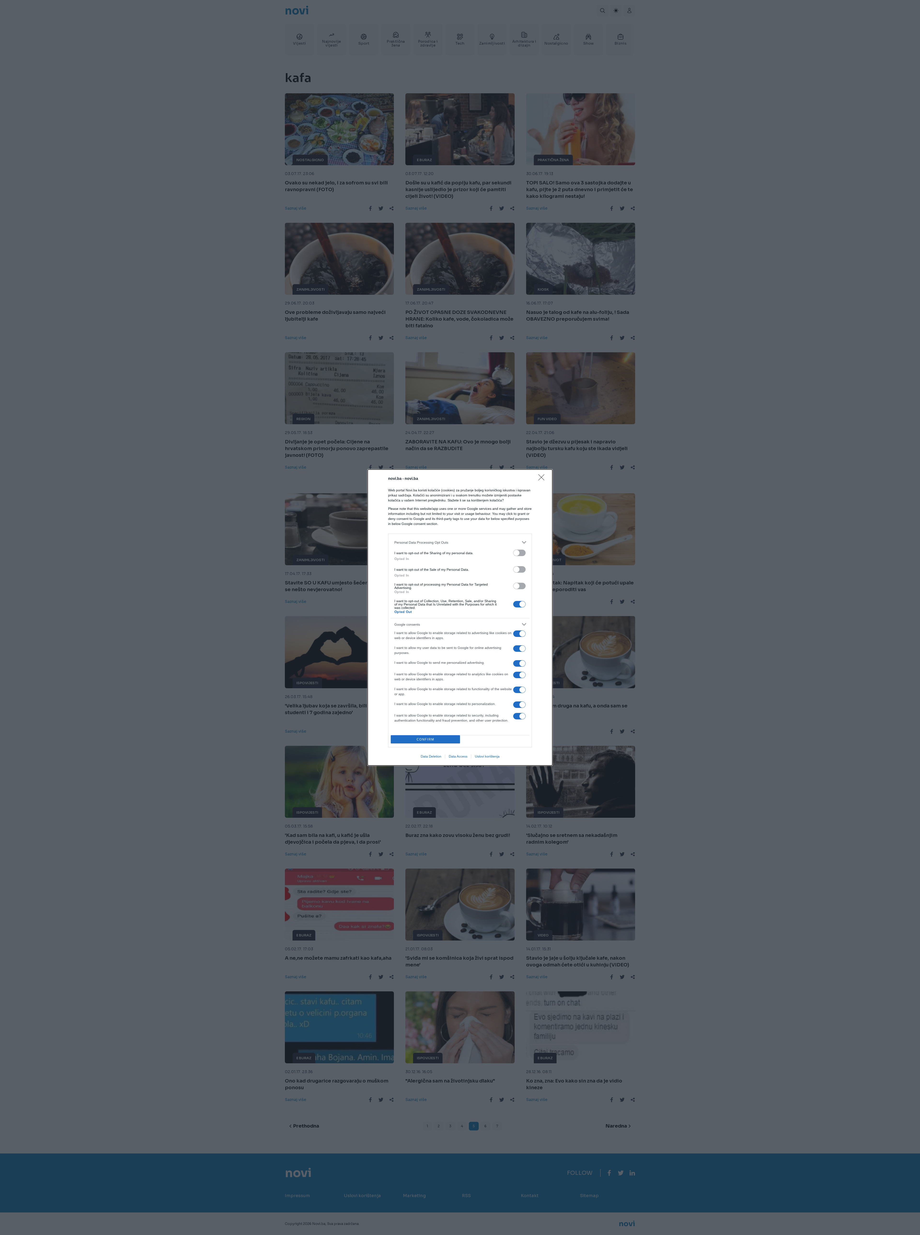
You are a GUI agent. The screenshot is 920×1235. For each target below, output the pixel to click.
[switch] (519, 553)
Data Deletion (431, 756)
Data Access (458, 756)
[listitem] (460, 542)
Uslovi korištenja (487, 756)
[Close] (542, 478)
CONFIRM (425, 739)
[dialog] (460, 617)
